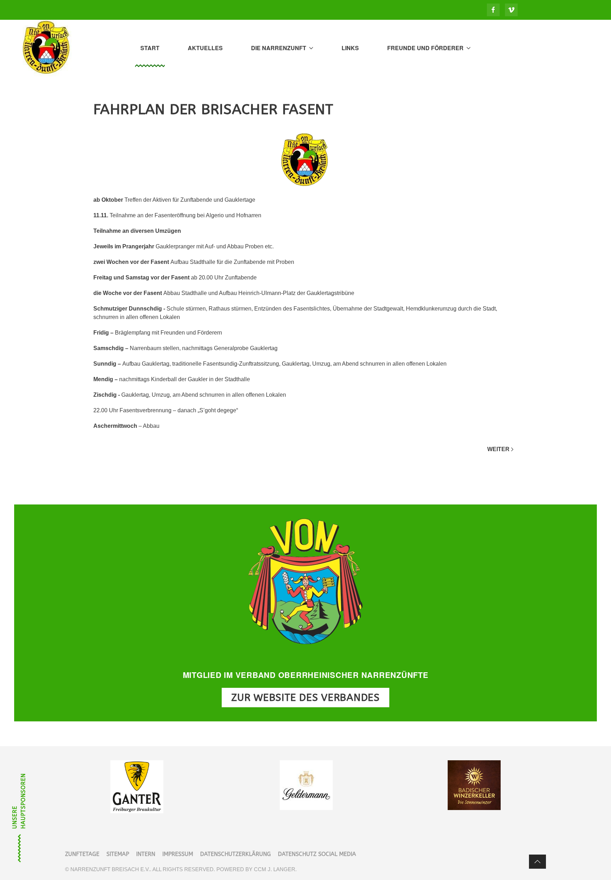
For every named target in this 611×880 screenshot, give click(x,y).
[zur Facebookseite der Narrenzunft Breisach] (493, 10)
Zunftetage (82, 854)
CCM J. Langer (274, 869)
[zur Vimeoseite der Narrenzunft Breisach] (511, 10)
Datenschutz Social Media (317, 854)
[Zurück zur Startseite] (47, 48)
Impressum (177, 854)
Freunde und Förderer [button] (425, 48)
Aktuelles (205, 48)
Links (350, 48)
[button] (537, 862)
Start (149, 48)
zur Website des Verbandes (305, 697)
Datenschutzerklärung (235, 854)
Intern (145, 854)
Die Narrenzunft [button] (278, 48)
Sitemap (117, 854)
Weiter (498, 449)
